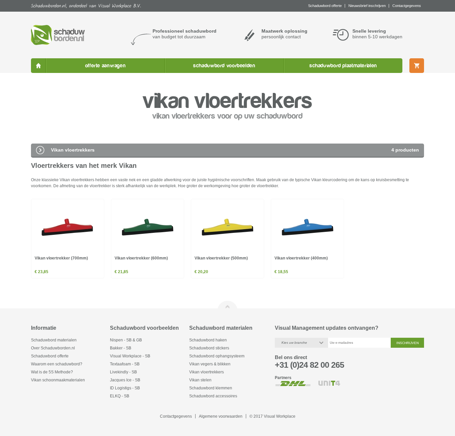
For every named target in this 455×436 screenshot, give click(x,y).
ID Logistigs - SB (125, 388)
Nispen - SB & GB (126, 340)
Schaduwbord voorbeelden (224, 66)
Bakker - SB (120, 348)
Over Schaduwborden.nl (53, 348)
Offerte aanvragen (105, 66)
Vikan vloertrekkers (206, 372)
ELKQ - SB (119, 396)
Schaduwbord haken (208, 340)
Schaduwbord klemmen (210, 388)
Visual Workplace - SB (130, 356)
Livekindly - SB (123, 372)
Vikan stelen (200, 380)
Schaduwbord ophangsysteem (216, 356)
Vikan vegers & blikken (209, 364)
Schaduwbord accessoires (213, 396)
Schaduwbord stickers (209, 348)
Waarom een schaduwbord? (56, 364)
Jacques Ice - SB (125, 380)
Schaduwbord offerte (50, 356)
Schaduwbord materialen (54, 340)
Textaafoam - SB (125, 364)
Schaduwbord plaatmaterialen (343, 66)
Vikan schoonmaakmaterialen (58, 380)
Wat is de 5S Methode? (52, 372)
